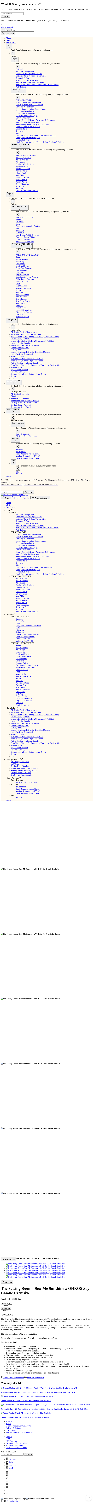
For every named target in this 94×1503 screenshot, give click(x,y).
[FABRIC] (18, 66)
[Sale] (18, 469)
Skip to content (7, 27)
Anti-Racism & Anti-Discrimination (19, 1432)
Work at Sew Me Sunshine (16, 1448)
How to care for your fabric (16, 1443)
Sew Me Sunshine (12, 1501)
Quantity (4, 1306)
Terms (8, 1424)
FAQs (8, 1439)
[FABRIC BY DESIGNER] (18, 152)
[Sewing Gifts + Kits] (13, 389)
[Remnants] (18, 446)
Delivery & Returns (13, 1428)
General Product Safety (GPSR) (18, 1426)
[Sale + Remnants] (13, 417)
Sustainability (11, 1430)
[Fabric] (13, 53)
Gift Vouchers (11, 1441)
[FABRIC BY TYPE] (18, 97)
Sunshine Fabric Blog (14, 1445)
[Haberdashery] (13, 327)
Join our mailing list (8, 1452)
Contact (9, 1437)
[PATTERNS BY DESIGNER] (18, 252)
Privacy (9, 1421)
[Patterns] (13, 201)
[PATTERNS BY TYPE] (18, 214)
